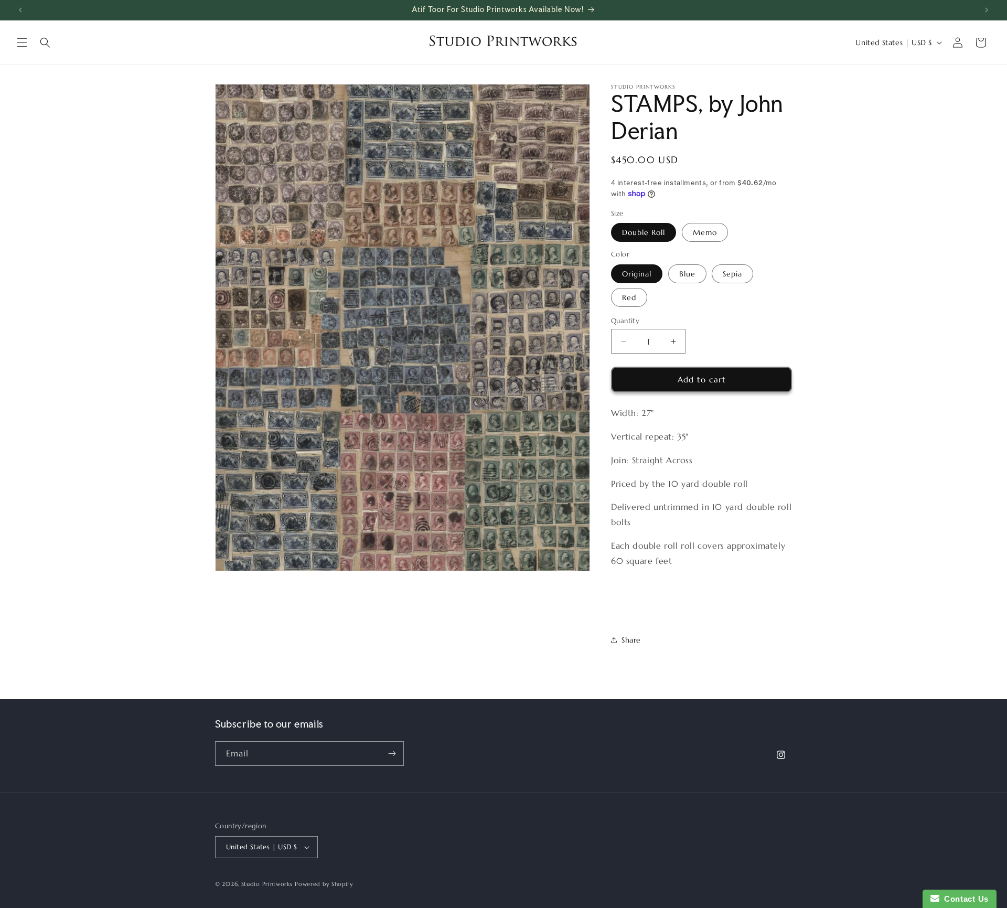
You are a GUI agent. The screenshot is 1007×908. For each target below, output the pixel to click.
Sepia (732, 274)
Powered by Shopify (324, 884)
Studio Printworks (267, 884)
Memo (705, 232)
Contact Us (964, 898)
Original (636, 274)
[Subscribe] (391, 753)
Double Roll (643, 232)
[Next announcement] (986, 10)
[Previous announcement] (20, 10)
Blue (687, 274)
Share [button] (631, 640)
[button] (22, 42)
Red (629, 297)
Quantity (625, 320)
